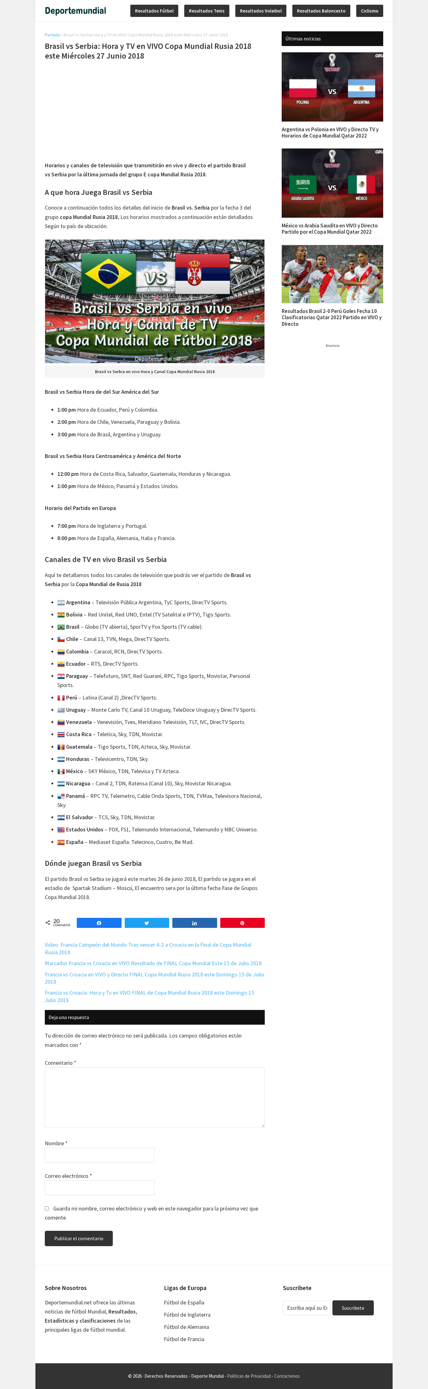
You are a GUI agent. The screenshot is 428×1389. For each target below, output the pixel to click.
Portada (52, 35)
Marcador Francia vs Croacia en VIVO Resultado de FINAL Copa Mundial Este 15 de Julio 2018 (153, 963)
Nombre (56, 1143)
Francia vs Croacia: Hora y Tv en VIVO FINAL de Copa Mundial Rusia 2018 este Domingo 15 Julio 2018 (149, 996)
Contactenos (287, 1376)
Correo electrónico (68, 1175)
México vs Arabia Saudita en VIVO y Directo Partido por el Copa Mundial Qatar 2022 (330, 228)
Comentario (60, 1062)
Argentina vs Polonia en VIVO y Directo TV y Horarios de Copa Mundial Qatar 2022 (330, 132)
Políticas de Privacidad (249, 1376)
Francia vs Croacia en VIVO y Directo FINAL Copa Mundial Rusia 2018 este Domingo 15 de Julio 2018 (154, 978)
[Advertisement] (155, 112)
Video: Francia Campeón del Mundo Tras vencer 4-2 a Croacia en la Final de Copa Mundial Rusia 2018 (148, 948)
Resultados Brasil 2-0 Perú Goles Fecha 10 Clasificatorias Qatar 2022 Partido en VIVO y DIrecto (332, 317)
